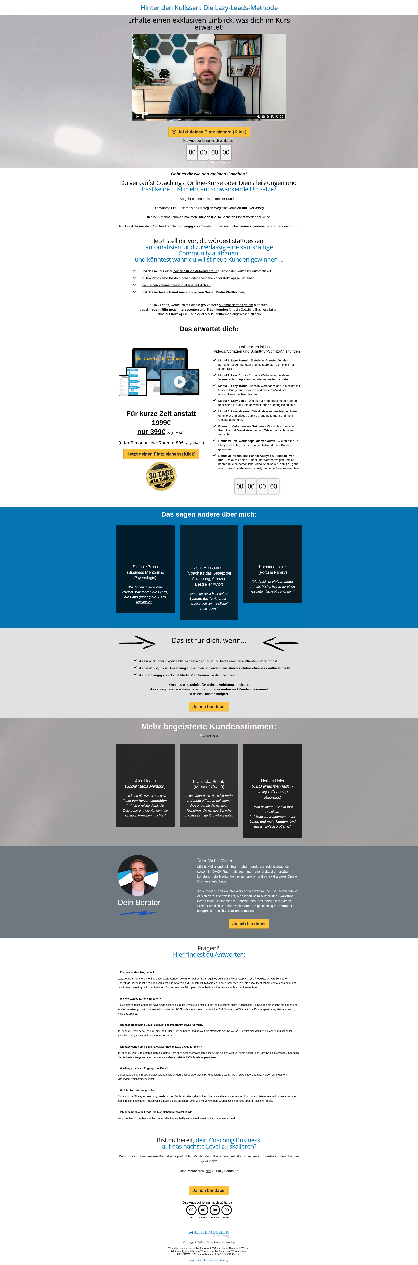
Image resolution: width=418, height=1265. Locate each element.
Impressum (196, 1260)
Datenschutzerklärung (215, 1260)
